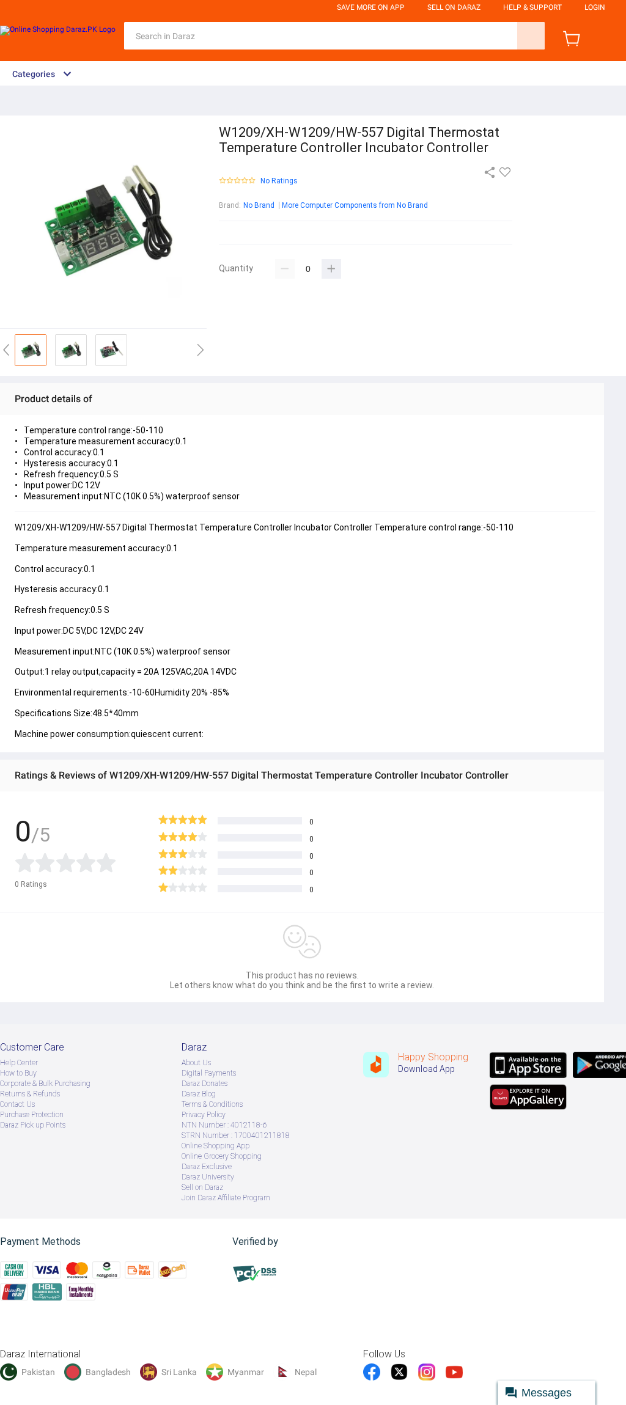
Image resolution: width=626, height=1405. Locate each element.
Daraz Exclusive (207, 1166)
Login (594, 7)
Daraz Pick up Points (32, 1125)
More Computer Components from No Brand (355, 205)
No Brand (258, 205)
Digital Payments (209, 1073)
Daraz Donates (204, 1083)
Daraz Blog (199, 1094)
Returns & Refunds (30, 1094)
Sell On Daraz (454, 7)
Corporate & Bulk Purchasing (45, 1083)
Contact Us (17, 1104)
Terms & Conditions (212, 1104)
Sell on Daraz (202, 1187)
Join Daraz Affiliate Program (226, 1198)
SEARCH (531, 36)
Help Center (19, 1062)
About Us (196, 1062)
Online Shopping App (215, 1146)
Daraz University (208, 1177)
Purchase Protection (32, 1114)
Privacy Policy (204, 1114)
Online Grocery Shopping (222, 1156)
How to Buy (18, 1073)
